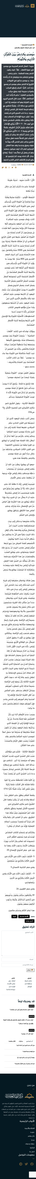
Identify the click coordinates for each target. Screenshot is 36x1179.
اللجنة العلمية (26, 175)
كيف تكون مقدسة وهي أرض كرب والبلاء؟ (21, 1010)
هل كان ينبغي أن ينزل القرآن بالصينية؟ (24, 1064)
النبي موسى (29, 921)
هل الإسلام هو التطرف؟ (28, 1051)
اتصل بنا (31, 1151)
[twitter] (26, 1164)
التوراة (14, 916)
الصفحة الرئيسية (27, 45)
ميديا (32, 1140)
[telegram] (20, 1164)
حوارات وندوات (29, 1144)
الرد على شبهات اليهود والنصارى (24, 47)
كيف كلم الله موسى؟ (27, 1034)
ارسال (28, 970)
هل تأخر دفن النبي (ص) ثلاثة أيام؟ (25, 1045)
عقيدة (32, 1132)
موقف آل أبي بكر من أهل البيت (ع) (25, 1058)
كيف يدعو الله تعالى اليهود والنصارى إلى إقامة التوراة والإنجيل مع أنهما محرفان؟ (18, 1022)
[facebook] (31, 1164)
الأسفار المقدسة (24, 916)
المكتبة (32, 1148)
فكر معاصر (31, 1136)
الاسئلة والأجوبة (29, 1128)
